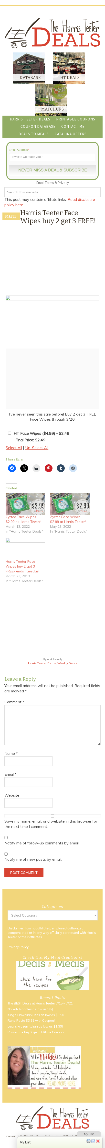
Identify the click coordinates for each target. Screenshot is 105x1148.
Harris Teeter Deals (42, 663)
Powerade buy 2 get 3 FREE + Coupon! (36, 1032)
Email (10, 774)
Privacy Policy (18, 947)
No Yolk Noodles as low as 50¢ (30, 1009)
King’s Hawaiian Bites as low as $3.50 (36, 1015)
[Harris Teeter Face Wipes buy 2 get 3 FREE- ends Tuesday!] (25, 549)
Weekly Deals (67, 663)
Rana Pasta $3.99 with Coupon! (31, 1021)
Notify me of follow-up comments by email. (41, 843)
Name (11, 753)
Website (11, 795)
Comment (14, 701)
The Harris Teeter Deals (52, 32)
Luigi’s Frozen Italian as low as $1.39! (35, 1027)
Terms (49, 183)
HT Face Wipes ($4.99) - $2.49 (41, 433)
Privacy (63, 183)
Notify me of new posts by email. (33, 859)
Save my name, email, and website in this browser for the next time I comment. (50, 824)
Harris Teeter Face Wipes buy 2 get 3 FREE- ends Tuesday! (22, 566)
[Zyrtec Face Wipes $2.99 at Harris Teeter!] (25, 504)
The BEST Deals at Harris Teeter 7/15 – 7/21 (40, 1003)
